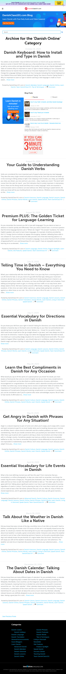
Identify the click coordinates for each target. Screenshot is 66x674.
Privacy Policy (51, 669)
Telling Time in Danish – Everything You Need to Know (33, 267)
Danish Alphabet (31, 85)
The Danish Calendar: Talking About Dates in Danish (33, 570)
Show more (10, 80)
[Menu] (2, 8)
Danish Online (54, 85)
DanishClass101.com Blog (17, 15)
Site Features (17, 251)
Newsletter (37, 642)
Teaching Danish (39, 654)
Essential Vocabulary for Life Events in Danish (33, 467)
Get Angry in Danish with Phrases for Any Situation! (33, 418)
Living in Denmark (58, 300)
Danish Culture (30, 400)
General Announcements (20, 639)
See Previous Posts (9, 616)
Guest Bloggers (16, 642)
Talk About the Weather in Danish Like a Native (33, 518)
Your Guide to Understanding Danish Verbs (33, 167)
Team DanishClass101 (23, 87)
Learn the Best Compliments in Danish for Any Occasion (33, 369)
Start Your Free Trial (8, 23)
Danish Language (43, 85)
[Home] (33, 9)
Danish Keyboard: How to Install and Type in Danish (33, 54)
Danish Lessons (54, 197)
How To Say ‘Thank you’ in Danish (39, 112)
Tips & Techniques (38, 87)
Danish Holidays (20, 632)
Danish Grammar (30, 197)
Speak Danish (42, 199)
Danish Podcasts (42, 632)
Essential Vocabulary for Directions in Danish (33, 318)
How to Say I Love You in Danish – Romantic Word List (45, 123)
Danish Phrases (12, 199)
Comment (52, 87)
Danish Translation (24, 300)
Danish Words (23, 199)
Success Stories (39, 651)
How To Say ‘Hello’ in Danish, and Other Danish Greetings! (46, 102)
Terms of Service (49, 671)
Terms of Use (59, 669)
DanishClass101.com (43, 669)
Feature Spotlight (54, 249)
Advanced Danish (30, 498)
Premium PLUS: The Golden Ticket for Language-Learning (33, 218)
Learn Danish (32, 199)
